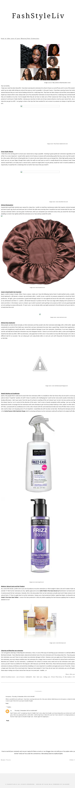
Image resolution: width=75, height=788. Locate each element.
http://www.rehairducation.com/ (61, 82)
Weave (53, 677)
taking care (47, 677)
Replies (9, 707)
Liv (11, 710)
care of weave (20, 677)
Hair (34, 677)
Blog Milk (49, 784)
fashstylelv (29, 677)
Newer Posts (6, 760)
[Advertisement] (38, 31)
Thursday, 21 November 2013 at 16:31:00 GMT (23, 696)
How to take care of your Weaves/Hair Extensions (20, 38)
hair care (40, 677)
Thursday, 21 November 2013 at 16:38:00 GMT (26, 710)
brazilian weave (11, 677)
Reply (7, 703)
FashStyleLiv (38, 16)
